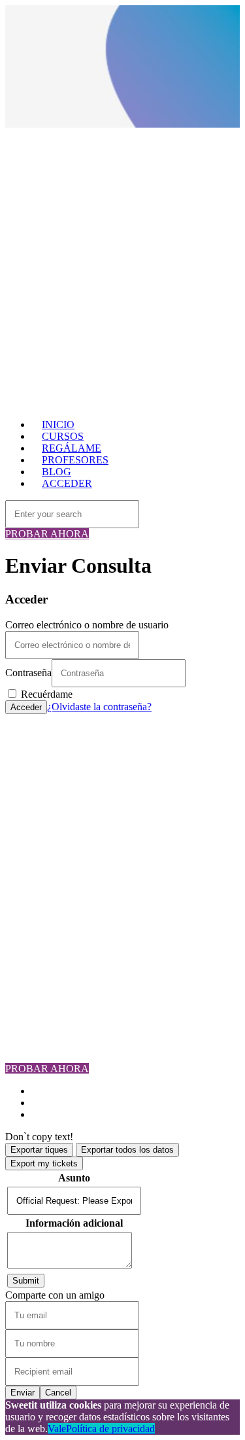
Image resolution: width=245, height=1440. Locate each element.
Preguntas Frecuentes (75, 801)
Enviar (22, 1392)
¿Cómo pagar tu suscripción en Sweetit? (114, 883)
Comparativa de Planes (78, 789)
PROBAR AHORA (47, 533)
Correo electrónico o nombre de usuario (87, 624)
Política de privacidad (110, 1428)
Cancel (58, 1392)
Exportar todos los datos (127, 1150)
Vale (57, 1428)
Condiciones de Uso (73, 895)
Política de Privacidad (76, 906)
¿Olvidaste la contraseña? (99, 706)
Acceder (26, 707)
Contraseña (28, 672)
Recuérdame (45, 694)
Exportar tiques (39, 1150)
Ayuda (45, 918)
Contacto (50, 813)
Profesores (52, 777)
